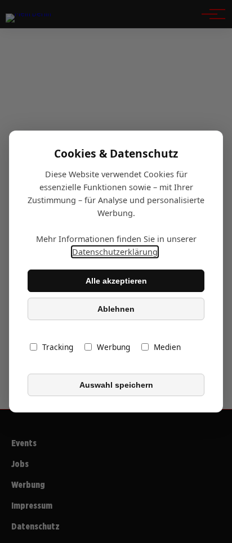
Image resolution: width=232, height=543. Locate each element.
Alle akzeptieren (116, 280)
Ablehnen (116, 308)
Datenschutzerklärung (115, 251)
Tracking (57, 347)
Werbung (113, 347)
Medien (167, 347)
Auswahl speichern (116, 384)
